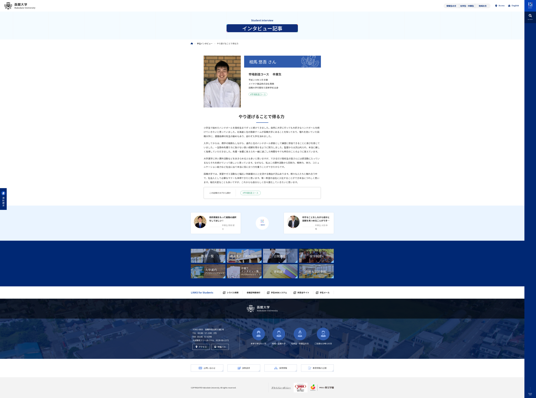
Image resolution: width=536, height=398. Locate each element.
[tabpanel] (208, 256)
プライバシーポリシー (281, 387)
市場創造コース (258, 94)
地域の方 (483, 5)
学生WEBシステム (279, 292)
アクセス (202, 346)
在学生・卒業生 (467, 5)
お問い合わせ (209, 368)
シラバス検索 (233, 292)
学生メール (325, 292)
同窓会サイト (303, 292)
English (515, 6)
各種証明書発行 (253, 292)
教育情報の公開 (319, 368)
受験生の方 (451, 5)
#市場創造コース (250, 192)
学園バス (221, 346)
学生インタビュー (205, 43)
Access (501, 6)
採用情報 (283, 368)
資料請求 (3, 202)
